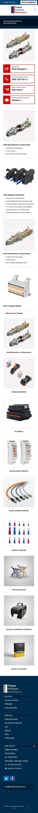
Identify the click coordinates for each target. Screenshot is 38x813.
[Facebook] (28, 806)
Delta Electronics (11, 719)
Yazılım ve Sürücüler (19, 669)
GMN (7, 734)
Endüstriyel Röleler (19, 392)
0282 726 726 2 (10, 2)
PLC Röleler (19, 431)
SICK (6, 727)
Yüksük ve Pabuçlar (19, 550)
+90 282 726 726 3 (14, 768)
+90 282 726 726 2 (14, 765)
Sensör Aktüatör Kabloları (19, 511)
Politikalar (8, 704)
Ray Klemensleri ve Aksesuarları (19, 352)
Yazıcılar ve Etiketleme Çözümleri (19, 629)
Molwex (8, 730)
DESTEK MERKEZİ (29, 2)
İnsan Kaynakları (11, 708)
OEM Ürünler (10, 738)
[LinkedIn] (29, 808)
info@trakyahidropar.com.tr (15, 787)
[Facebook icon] (12, 778)
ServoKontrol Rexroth (13, 723)
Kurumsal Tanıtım (11, 700)
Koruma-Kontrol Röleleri (19, 471)
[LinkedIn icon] (6, 778)
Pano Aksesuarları (19, 590)
